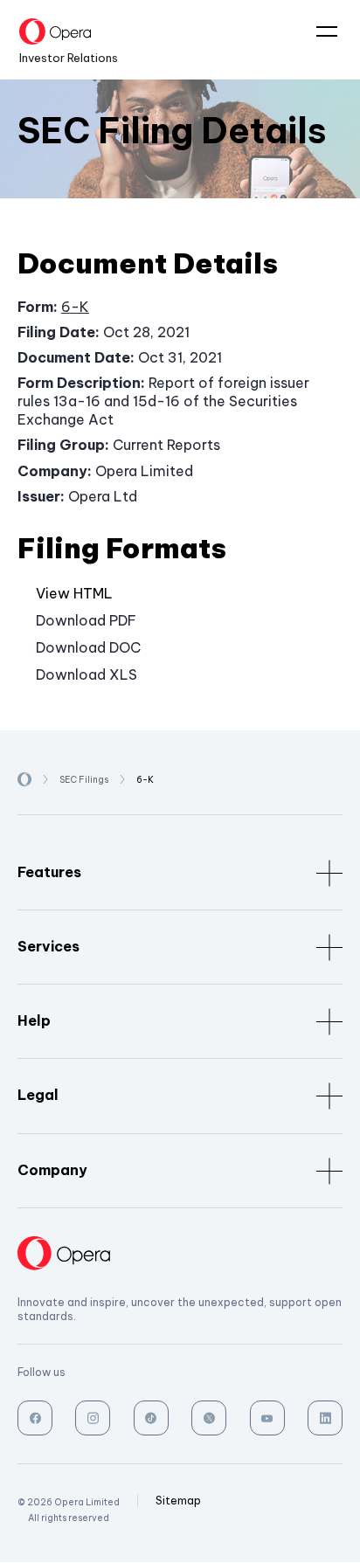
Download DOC (88, 647)
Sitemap (178, 1500)
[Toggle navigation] (319, 32)
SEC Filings (83, 779)
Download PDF (86, 620)
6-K (75, 306)
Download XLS (86, 674)
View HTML (74, 593)
